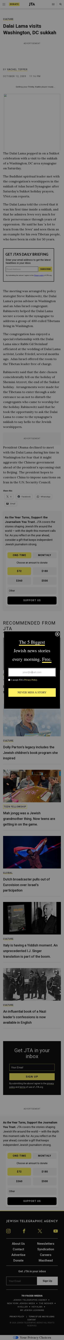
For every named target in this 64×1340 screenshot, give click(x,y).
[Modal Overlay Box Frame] (32, 670)
